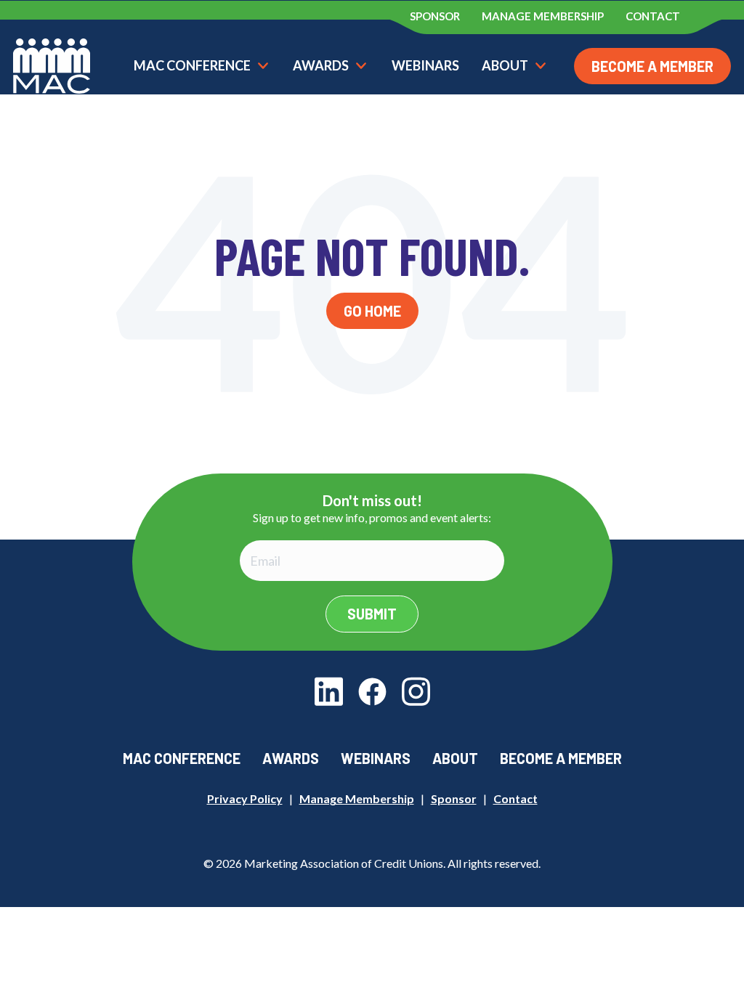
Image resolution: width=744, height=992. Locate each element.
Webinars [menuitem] (376, 758)
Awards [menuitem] (290, 758)
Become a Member (652, 66)
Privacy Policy (245, 798)
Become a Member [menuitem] (561, 758)
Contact (515, 798)
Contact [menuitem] (653, 16)
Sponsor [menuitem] (435, 16)
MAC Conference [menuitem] (181, 758)
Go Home (372, 311)
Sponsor (454, 798)
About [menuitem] (455, 758)
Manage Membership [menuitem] (543, 16)
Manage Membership (356, 798)
